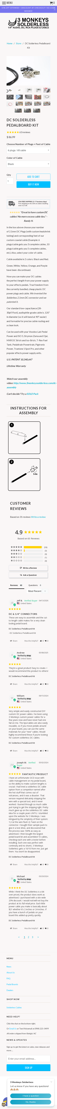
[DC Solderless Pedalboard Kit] (28, 71)
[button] (41, 641)
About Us (11, 972)
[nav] (7, 3)
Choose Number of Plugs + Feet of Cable (28, 144)
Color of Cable (14, 157)
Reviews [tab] (14, 585)
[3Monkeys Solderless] (28, 23)
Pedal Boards (12, 984)
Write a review (38, 516)
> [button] (38, 937)
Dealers (10, 990)
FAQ (8, 978)
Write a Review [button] (30, 568)
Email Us (13, 1028)
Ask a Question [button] (30, 575)
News (9, 966)
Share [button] (14, 641)
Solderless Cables (14, 1007)
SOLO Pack (32, 393)
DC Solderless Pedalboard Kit (22, 628)
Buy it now (33, 184)
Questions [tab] (33, 585)
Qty (9, 174)
